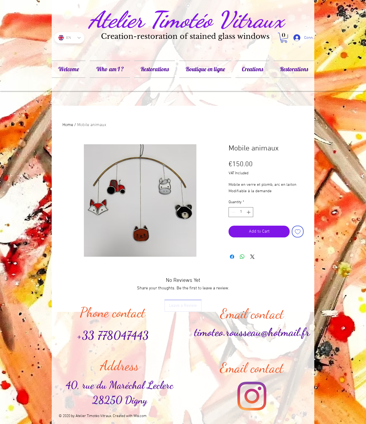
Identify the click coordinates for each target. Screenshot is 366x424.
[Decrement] (232, 212)
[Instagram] (251, 396)
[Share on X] (252, 256)
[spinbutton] (241, 212)
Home (67, 125)
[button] (284, 38)
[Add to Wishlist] (298, 231)
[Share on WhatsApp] (242, 256)
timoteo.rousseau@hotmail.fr (252, 332)
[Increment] (249, 212)
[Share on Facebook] (232, 256)
